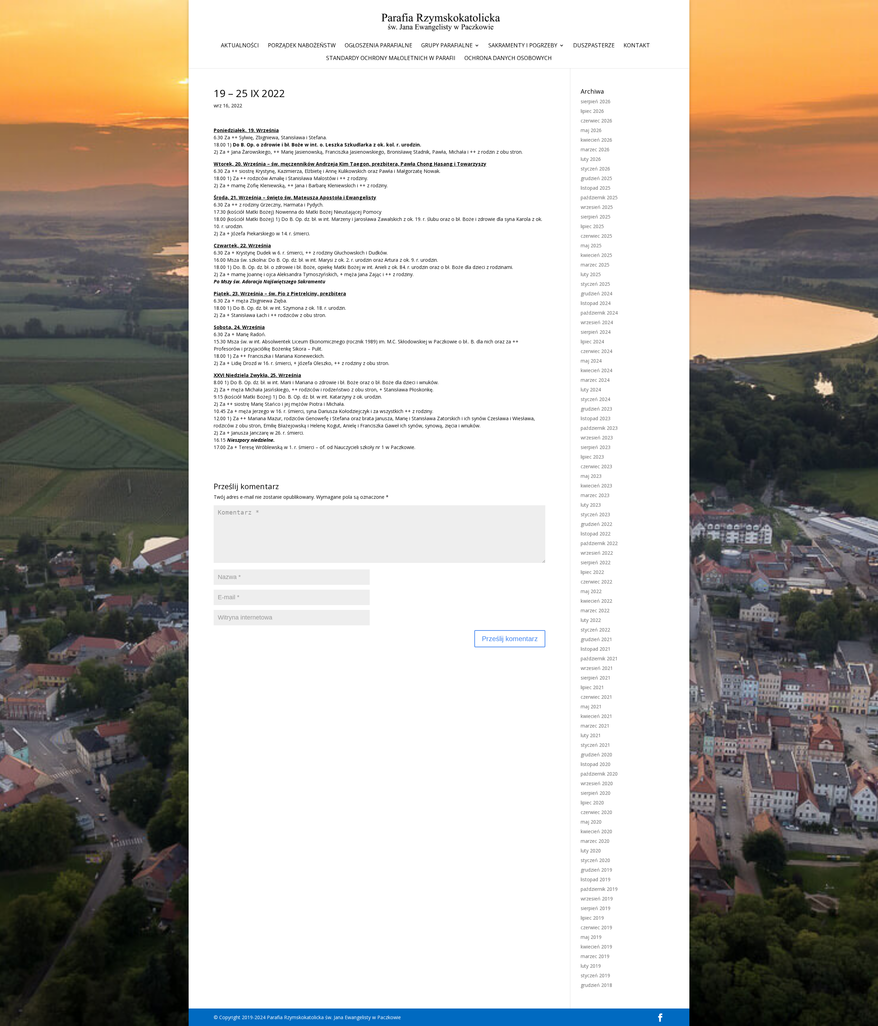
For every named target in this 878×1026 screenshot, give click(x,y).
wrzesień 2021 (597, 668)
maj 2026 (591, 130)
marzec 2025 (595, 264)
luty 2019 (591, 966)
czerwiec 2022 (596, 581)
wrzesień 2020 (597, 783)
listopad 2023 (595, 418)
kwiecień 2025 (596, 255)
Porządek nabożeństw (302, 46)
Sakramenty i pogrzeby (522, 46)
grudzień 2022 (596, 524)
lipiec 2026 (592, 111)
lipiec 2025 (592, 226)
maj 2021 (591, 706)
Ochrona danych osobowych (508, 59)
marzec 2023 (595, 495)
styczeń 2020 (595, 860)
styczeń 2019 (595, 975)
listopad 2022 (595, 533)
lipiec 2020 (592, 802)
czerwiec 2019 (596, 927)
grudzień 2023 (596, 408)
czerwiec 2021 (596, 697)
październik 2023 (599, 428)
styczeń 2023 (595, 514)
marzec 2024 (595, 380)
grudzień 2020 (596, 754)
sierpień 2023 (595, 447)
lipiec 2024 (592, 341)
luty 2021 (591, 735)
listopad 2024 (595, 303)
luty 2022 (591, 620)
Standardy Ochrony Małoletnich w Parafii (390, 59)
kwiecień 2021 (596, 716)
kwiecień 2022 (596, 601)
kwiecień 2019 (596, 946)
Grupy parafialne (447, 46)
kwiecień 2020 (596, 831)
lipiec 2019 (592, 918)
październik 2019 (599, 889)
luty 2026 (591, 159)
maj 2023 (591, 476)
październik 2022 (599, 543)
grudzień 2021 (596, 639)
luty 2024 (591, 389)
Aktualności (240, 46)
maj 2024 (591, 360)
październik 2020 (599, 773)
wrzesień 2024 (597, 322)
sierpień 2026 (595, 101)
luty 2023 (591, 505)
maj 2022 (591, 591)
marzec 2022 (595, 610)
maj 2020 (591, 821)
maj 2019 (591, 937)
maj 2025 (591, 245)
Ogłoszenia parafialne (378, 46)
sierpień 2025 (595, 216)
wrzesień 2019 (597, 898)
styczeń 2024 (595, 399)
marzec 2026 (595, 149)
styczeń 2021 (595, 745)
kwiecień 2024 (596, 370)
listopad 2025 (595, 188)
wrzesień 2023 (597, 437)
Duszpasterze (594, 46)
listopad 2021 (595, 649)
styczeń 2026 (595, 168)
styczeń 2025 (595, 284)
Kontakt (637, 46)
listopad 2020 (595, 764)
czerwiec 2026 (596, 120)
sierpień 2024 (595, 332)
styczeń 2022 (595, 629)
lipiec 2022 (592, 572)
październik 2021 (599, 658)
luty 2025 (591, 274)
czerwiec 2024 (596, 351)
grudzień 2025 (596, 178)
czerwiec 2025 (596, 236)
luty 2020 (591, 850)
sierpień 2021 (595, 677)
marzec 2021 (595, 725)
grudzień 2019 (596, 869)
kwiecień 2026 (596, 140)
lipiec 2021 (592, 687)
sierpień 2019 (595, 908)
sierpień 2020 (595, 793)
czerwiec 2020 (596, 812)
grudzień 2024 (596, 293)
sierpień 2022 (595, 562)
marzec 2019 (595, 956)
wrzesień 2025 (597, 207)
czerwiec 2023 (596, 466)
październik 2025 (599, 197)
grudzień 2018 (596, 985)
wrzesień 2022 (597, 553)
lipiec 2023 (592, 456)
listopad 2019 (595, 879)
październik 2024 (599, 312)
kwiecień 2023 (596, 485)
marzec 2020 (595, 841)
